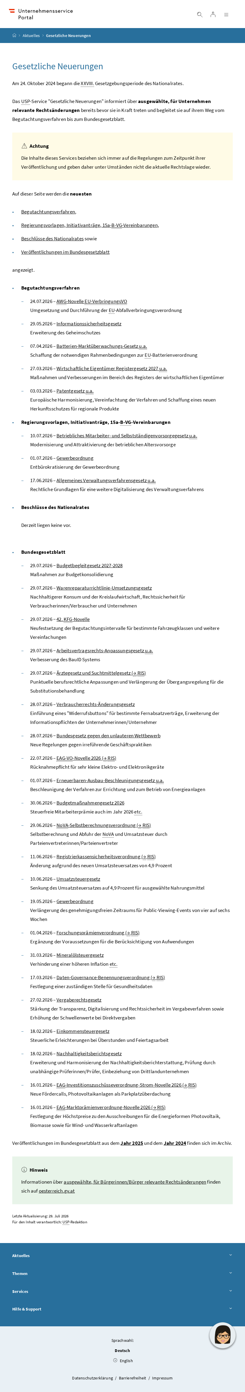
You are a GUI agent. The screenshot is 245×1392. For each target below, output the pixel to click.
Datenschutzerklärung (93, 1378)
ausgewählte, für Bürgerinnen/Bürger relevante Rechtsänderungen (135, 1182)
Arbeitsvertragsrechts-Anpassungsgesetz (104, 650)
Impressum (162, 1378)
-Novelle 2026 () (86, 758)
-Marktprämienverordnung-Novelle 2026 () (111, 1107)
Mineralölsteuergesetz (80, 955)
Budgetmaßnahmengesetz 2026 (90, 802)
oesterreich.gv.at (57, 1191)
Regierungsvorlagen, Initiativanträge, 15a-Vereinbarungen (89, 225)
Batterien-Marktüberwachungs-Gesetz (101, 346)
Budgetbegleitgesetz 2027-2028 (89, 565)
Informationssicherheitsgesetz (88, 323)
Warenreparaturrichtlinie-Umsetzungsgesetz (104, 588)
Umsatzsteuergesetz (78, 879)
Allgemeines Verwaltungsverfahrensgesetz (106, 480)
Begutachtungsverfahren (48, 211)
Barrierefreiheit (133, 1378)
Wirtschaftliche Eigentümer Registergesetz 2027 (111, 368)
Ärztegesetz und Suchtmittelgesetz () (101, 673)
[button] (223, 1335)
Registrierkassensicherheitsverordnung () (106, 856)
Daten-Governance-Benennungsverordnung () (110, 977)
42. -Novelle (73, 619)
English (126, 1360)
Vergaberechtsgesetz (78, 999)
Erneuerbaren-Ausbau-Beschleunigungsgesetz (110, 780)
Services (20, 1291)
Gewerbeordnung (74, 458)
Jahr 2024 (175, 1143)
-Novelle (91, 301)
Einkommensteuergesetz (82, 1031)
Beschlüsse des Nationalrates (52, 238)
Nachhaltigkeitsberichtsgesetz (89, 1053)
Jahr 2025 (131, 1143)
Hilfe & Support (27, 1309)
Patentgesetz (75, 390)
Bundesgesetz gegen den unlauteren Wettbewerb (108, 735)
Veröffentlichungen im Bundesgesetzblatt (65, 252)
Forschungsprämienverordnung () (98, 932)
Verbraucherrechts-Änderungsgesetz (95, 704)
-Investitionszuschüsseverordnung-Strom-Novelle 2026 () (126, 1085)
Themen (19, 1273)
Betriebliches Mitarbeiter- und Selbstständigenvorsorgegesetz (126, 435)
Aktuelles (31, 35)
